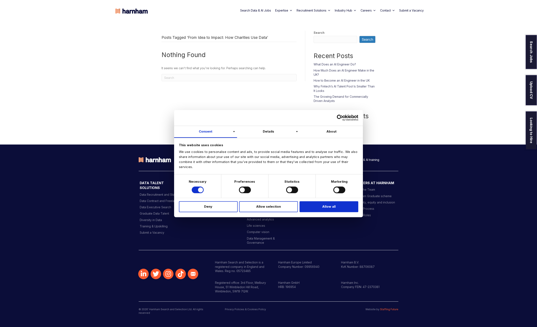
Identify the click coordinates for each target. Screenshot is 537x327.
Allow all (329, 207)
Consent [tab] (205, 131)
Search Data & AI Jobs (255, 10)
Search (319, 32)
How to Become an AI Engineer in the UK (342, 80)
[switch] (245, 189)
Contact (385, 10)
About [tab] (331, 131)
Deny (208, 207)
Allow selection (268, 207)
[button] (143, 274)
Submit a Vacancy (411, 10)
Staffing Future (389, 309)
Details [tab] (268, 131)
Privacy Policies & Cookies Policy (245, 309)
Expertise (281, 10)
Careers (366, 10)
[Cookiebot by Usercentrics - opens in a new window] (340, 118)
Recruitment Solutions (311, 10)
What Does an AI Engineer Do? (335, 64)
